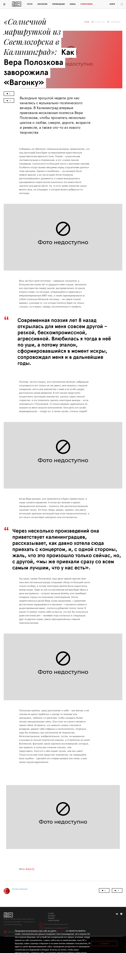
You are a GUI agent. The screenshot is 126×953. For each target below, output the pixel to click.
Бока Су (30, 869)
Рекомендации (58, 4)
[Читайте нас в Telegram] (121, 914)
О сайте (51, 913)
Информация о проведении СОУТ (56, 928)
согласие (61, 931)
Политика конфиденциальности (55, 924)
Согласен (104, 943)
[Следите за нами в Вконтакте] (117, 914)
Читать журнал (53, 920)
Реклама (51, 918)
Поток (29, 4)
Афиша (73, 4)
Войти (112, 4)
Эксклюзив (42, 4)
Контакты (51, 916)
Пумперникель (86, 4)
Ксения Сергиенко (20, 889)
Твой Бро (17, 4)
